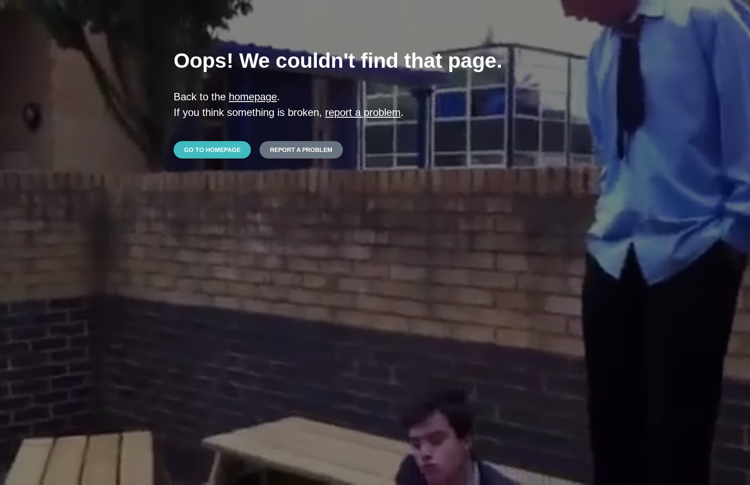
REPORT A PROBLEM (301, 149)
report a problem (363, 112)
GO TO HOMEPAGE (212, 149)
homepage (253, 96)
